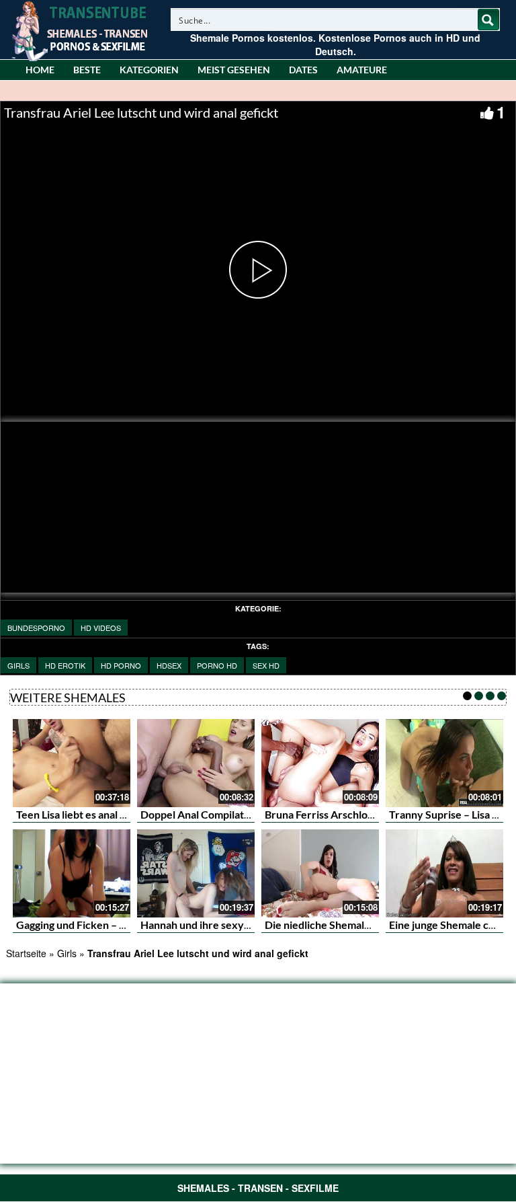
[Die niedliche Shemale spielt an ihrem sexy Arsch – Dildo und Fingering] (320, 873)
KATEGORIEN (149, 69)
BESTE (87, 69)
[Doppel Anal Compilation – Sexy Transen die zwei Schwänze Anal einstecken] (196, 763)
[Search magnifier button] (488, 19)
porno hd (217, 665)
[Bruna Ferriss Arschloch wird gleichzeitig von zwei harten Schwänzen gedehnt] (320, 763)
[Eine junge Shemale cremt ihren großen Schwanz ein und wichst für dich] (444, 873)
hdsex (169, 665)
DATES (303, 69)
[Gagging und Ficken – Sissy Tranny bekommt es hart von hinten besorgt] (71, 873)
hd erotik (65, 665)
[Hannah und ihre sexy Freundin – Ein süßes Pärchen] (196, 873)
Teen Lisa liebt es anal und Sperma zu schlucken (128, 814)
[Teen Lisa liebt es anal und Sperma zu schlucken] (71, 763)
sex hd (266, 665)
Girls (18, 665)
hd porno (121, 665)
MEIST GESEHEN (234, 69)
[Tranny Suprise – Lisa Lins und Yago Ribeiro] (444, 763)
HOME (40, 69)
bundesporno (36, 627)
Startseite (26, 953)
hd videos (101, 627)
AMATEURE (362, 69)
